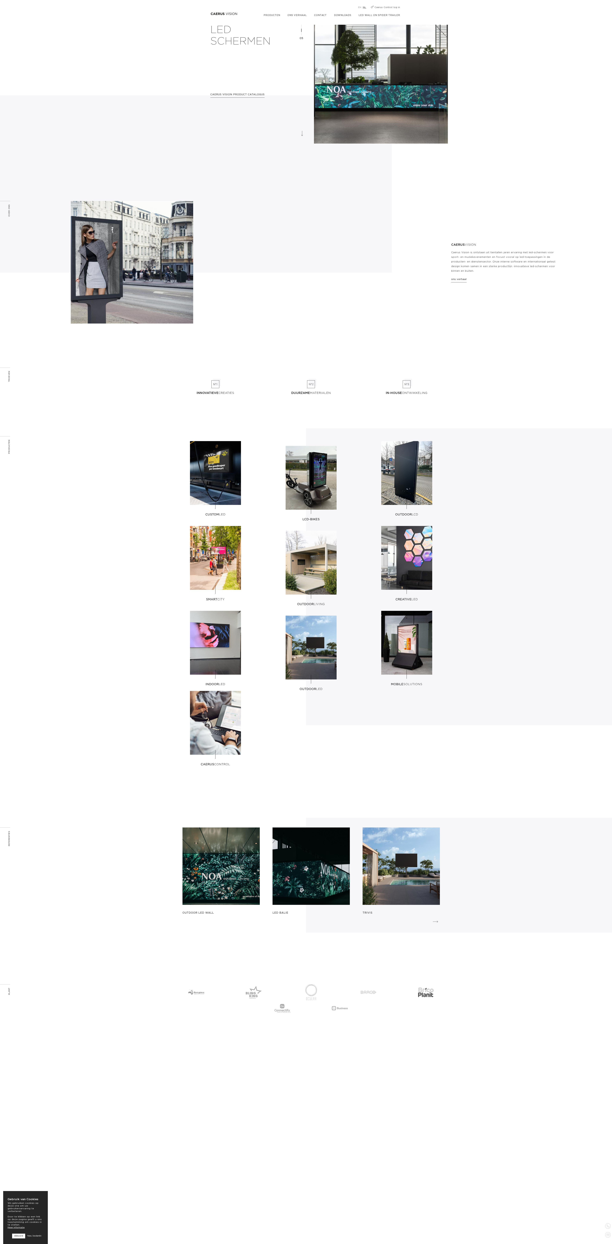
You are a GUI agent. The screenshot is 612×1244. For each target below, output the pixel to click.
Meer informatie (16, 1227)
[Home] (223, 14)
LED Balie (280, 913)
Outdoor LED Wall (198, 913)
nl (364, 7)
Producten (272, 15)
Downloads (342, 15)
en (359, 7)
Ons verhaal (297, 15)
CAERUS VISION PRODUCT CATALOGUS (237, 94)
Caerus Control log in (387, 7)
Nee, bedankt (34, 1236)
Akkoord (18, 1236)
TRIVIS (367, 913)
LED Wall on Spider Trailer (379, 15)
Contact (320, 15)
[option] (381, 77)
